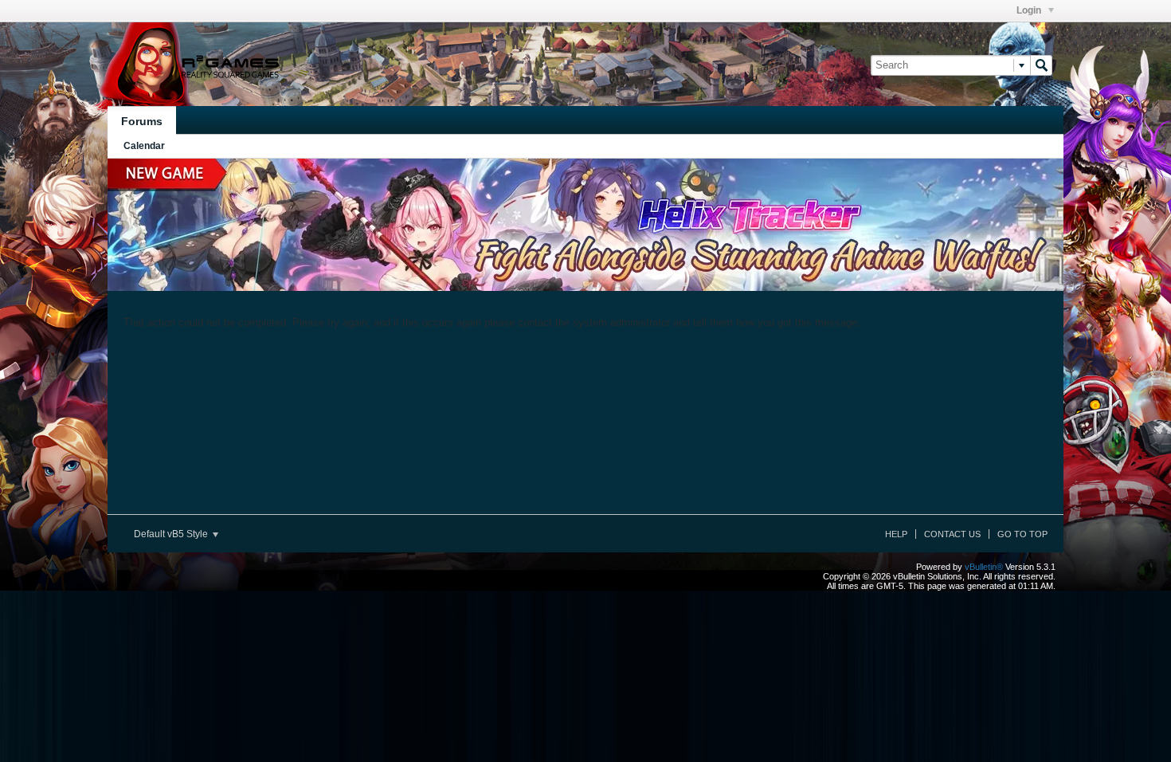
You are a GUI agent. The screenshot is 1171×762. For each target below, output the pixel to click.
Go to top (1022, 534)
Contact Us (952, 534)
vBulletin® (984, 567)
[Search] (1041, 65)
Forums (142, 121)
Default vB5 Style (172, 534)
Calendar (144, 145)
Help (896, 534)
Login (1030, 10)
